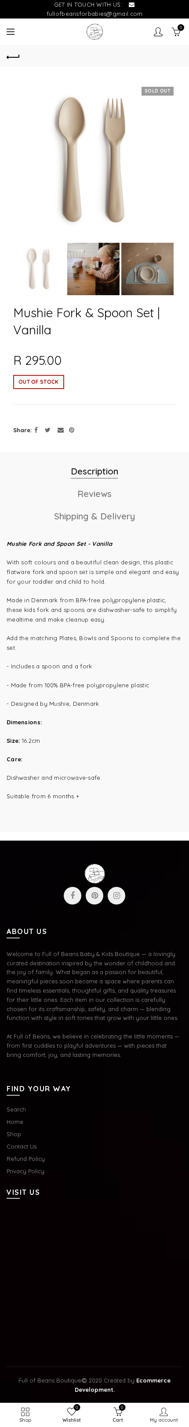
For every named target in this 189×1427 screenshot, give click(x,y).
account (158, 31)
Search (16, 1109)
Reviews (94, 493)
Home (15, 1121)
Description (94, 471)
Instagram (116, 895)
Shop (14, 1134)
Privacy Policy (25, 1171)
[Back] (13, 56)
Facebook (72, 895)
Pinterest (94, 895)
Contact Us (21, 1146)
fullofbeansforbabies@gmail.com (95, 13)
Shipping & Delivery (94, 516)
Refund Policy (26, 1158)
